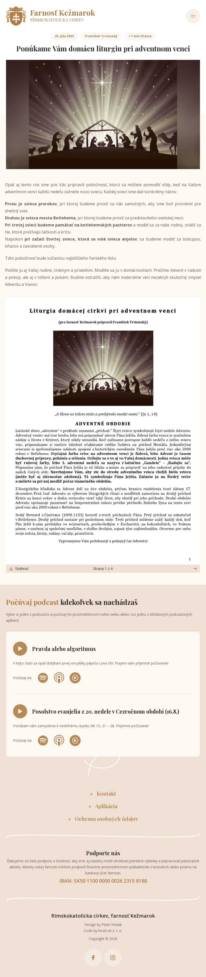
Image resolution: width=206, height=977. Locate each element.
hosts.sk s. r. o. (110, 930)
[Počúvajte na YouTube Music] (75, 678)
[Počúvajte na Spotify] (43, 678)
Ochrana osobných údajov (106, 818)
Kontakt (106, 793)
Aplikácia (106, 806)
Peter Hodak (111, 924)
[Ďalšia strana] (195, 569)
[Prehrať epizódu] (20, 649)
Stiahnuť (21, 568)
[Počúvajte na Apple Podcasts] (59, 678)
